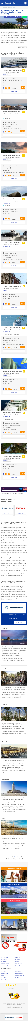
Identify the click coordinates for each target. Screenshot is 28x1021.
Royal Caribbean (4, 973)
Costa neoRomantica (5, 963)
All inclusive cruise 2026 (14, 868)
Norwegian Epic (17, 961)
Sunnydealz (19, 1004)
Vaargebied (6, 74)
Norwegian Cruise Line (19, 975)
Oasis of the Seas (18, 963)
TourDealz (18, 1003)
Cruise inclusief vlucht (14, 900)
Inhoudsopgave (23, 47)
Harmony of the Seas (5, 965)
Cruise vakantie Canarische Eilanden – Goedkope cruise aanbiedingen (12, 12)
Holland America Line (18, 973)
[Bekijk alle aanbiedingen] (9, 1017)
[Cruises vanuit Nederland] (14, 924)
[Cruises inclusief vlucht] (14, 908)
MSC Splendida (17, 965)
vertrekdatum (13, 614)
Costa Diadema (4, 959)
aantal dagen (13, 618)
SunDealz (8, 1003)
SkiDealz (13, 1003)
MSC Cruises (3, 977)
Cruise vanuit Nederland (14, 917)
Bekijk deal (14, 91)
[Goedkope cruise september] (14, 891)
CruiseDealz (22, 1003)
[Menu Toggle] (25, 3)
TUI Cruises (16, 977)
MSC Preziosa (17, 959)
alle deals (7, 513)
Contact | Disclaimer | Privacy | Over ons (14, 1007)
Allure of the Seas (4, 957)
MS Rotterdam (3, 961)
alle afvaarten (20, 622)
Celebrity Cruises (4, 975)
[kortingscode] (14, 941)
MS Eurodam (17, 957)
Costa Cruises (3, 979)
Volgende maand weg (14, 884)
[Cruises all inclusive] (14, 875)
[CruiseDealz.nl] (11, 985)
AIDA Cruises (3, 971)
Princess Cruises (17, 971)
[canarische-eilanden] (14, 607)
